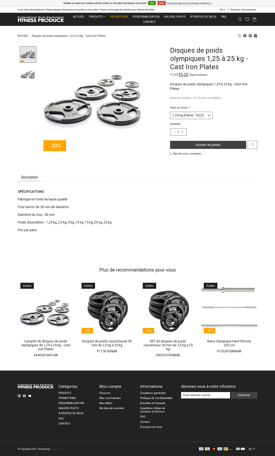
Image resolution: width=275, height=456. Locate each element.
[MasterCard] (213, 449)
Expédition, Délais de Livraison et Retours (152, 409)
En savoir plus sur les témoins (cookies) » (189, 3)
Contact (145, 422)
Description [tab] (29, 177)
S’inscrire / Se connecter (243, 9)
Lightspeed (56, 449)
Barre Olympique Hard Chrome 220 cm (229, 343)
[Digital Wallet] (240, 449)
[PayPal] (226, 449)
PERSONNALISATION (146, 16)
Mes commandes (110, 398)
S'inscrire (105, 393)
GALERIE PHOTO (175, 16)
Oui (152, 3)
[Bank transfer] (201, 449)
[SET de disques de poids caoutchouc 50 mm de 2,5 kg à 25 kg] (168, 308)
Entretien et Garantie (152, 403)
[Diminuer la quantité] (174, 131)
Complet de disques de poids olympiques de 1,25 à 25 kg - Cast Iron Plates (45, 345)
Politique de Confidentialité (156, 398)
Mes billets (105, 403)
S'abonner (244, 395)
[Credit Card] (207, 449)
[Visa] (219, 449)
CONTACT (149, 22)
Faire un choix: (180, 107)
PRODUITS (65, 393)
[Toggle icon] (240, 19)
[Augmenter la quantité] (182, 131)
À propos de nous (151, 427)
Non (161, 3)
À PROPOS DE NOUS (203, 16)
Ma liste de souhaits (111, 408)
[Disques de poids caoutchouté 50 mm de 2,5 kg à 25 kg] (107, 308)
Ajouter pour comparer (187, 153)
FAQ (223, 16)
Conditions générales (153, 393)
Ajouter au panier (208, 145)
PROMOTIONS (119, 16)
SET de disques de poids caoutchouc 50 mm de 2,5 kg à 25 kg (168, 345)
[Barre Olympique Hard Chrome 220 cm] (229, 308)
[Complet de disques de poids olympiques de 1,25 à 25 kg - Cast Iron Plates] (46, 308)
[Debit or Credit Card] (232, 449)
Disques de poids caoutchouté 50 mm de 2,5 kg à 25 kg (107, 343)
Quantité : (176, 124)
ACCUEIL (79, 16)
